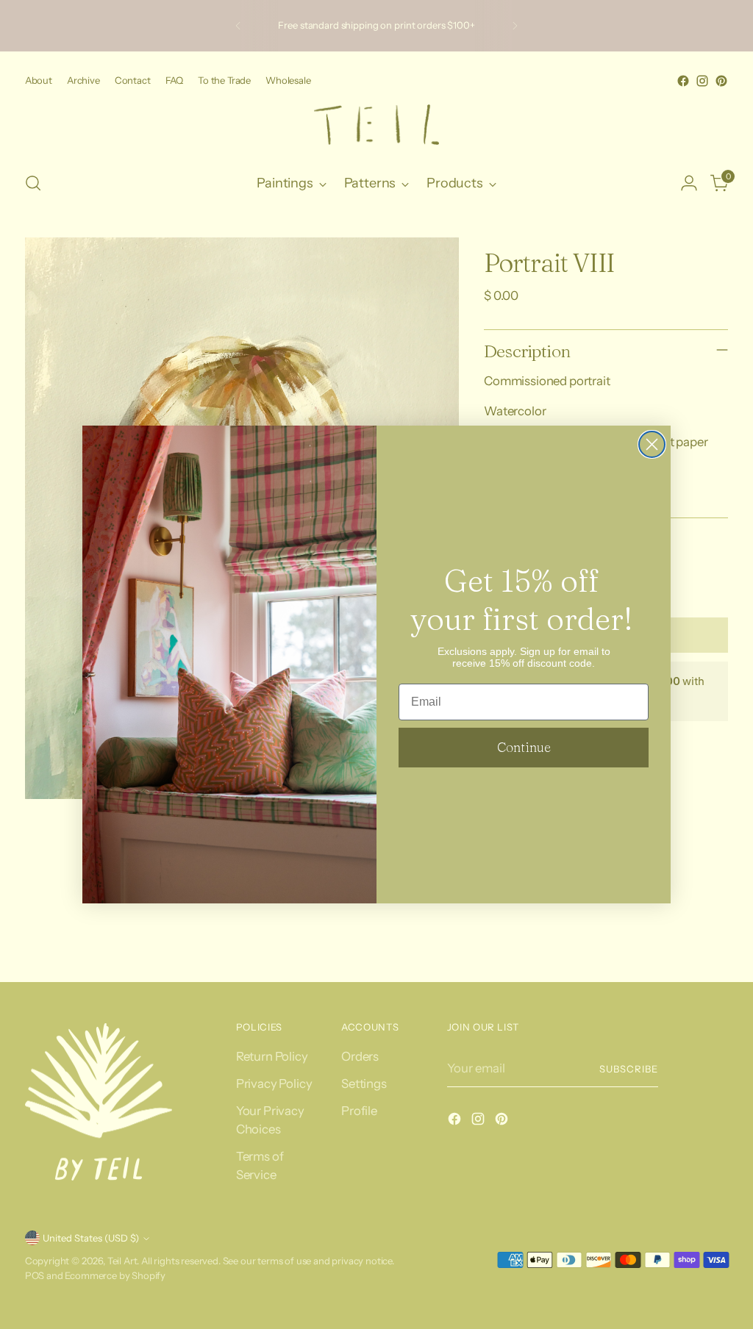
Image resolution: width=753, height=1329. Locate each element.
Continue (524, 747)
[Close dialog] (652, 444)
